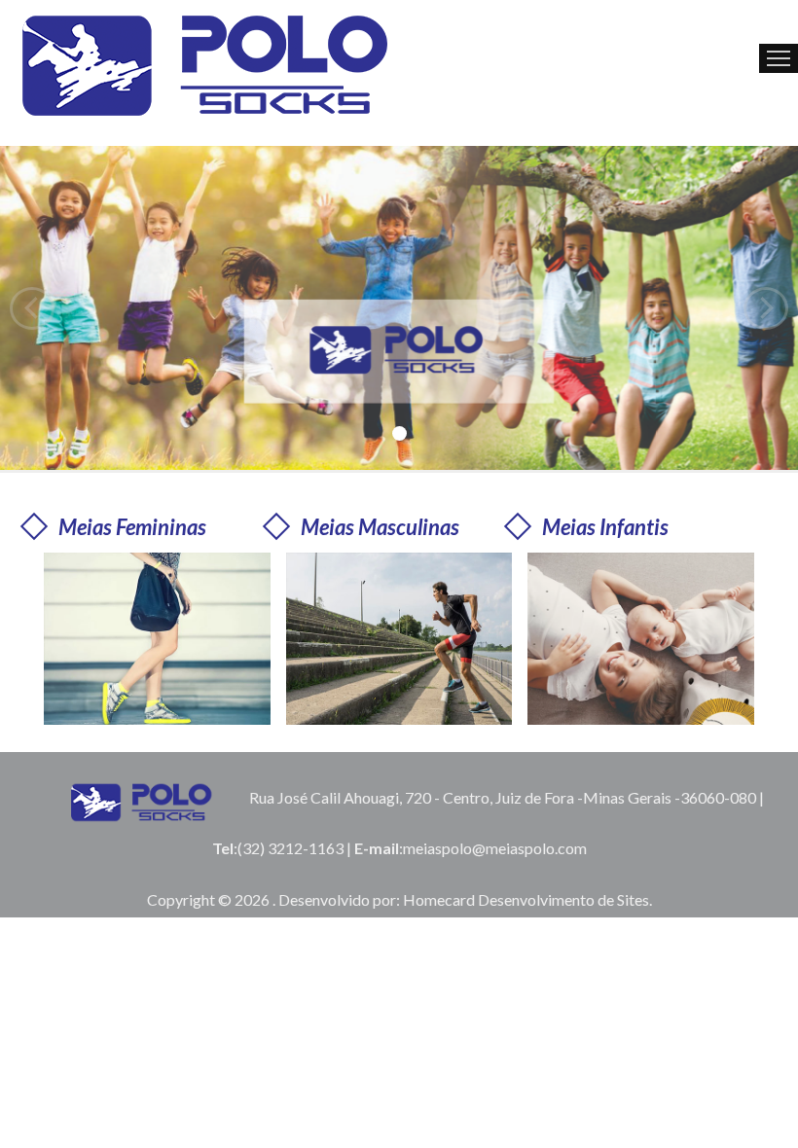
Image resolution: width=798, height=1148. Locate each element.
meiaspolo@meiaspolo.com (495, 848)
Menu (778, 58)
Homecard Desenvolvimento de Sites (526, 899)
